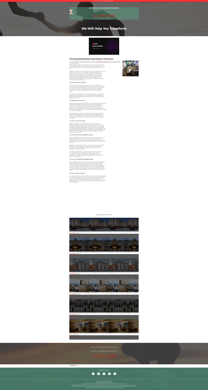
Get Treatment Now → (76, 360)
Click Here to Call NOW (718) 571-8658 (104, 0)
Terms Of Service (105, 382)
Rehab (105, 381)
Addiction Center (99, 381)
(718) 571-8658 (72, 231)
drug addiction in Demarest (102, 61)
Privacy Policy (98, 382)
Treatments (109, 381)
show (76, 365)
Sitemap (111, 382)
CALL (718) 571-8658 (104, 15)
